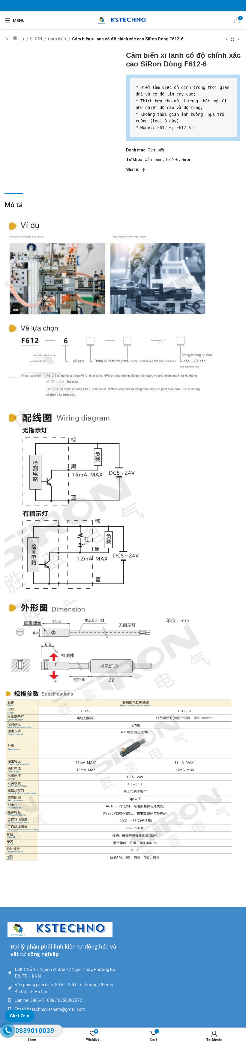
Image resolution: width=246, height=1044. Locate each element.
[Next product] (239, 39)
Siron (186, 159)
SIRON (36, 39)
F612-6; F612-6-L (176, 127)
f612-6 (172, 159)
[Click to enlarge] (15, 38)
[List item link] (64, 1000)
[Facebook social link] (143, 170)
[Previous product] (227, 39)
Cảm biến (57, 39)
